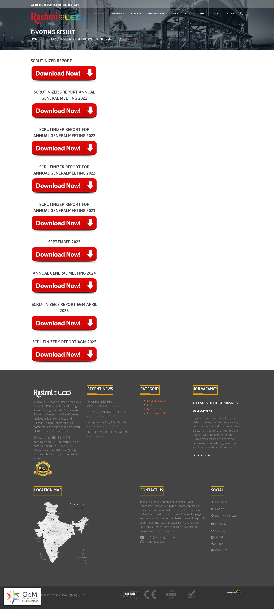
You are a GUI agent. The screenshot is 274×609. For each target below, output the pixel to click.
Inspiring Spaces (157, 400)
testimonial (154, 409)
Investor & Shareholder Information (89, 39)
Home (35, 39)
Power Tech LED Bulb (99, 401)
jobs (149, 404)
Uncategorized (156, 413)
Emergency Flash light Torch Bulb (106, 422)
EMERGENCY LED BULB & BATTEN (107, 432)
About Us (50, 39)
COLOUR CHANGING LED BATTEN (106, 412)
